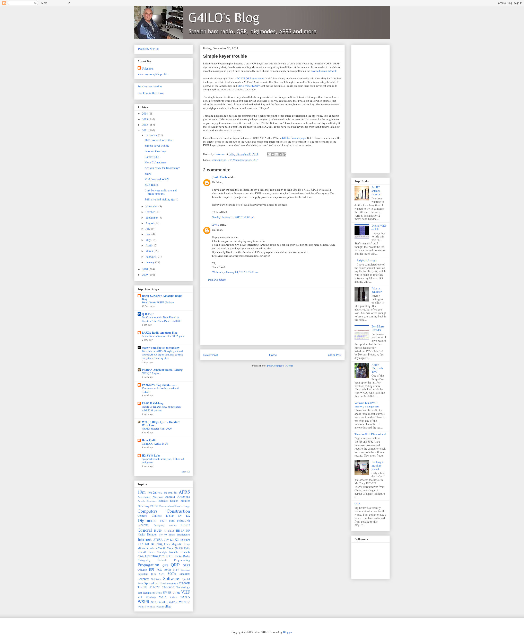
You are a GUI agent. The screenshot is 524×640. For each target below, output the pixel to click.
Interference (183, 534)
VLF (140, 597)
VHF (185, 592)
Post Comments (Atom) (280, 365)
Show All (186, 471)
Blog (146, 506)
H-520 (157, 530)
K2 (171, 540)
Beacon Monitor (180, 501)
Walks (154, 602)
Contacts (142, 515)
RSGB (167, 569)
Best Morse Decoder (378, 328)
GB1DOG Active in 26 (155, 443)
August (150, 223)
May (148, 240)
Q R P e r (148, 314)
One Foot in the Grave (151, 93)
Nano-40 (142, 552)
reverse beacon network (324, 71)
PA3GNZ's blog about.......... (159, 385)
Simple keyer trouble (157, 145)
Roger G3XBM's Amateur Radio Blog (162, 297)
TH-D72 (142, 587)
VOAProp (151, 597)
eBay (168, 606)
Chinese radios (166, 506)
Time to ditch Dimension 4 (370, 434)
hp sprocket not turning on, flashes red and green (163, 460)
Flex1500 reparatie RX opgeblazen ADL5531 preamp (161, 408)
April (149, 245)
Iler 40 (163, 534)
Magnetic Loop (181, 544)
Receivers (185, 569)
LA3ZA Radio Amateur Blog (159, 332)
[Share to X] (276, 154)
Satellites (185, 574)
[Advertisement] (272, 316)
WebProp (173, 602)
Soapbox (143, 578)
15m (149, 492)
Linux (167, 544)
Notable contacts (179, 552)
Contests (156, 515)
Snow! (148, 173)
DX (188, 515)
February (151, 257)
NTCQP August (151, 373)
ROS (159, 569)
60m (170, 492)
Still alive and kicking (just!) (161, 199)
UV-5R (176, 592)
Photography (144, 560)
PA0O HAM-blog (152, 403)
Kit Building (154, 543)
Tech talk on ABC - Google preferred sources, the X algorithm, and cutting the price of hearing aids (162, 354)
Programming (182, 560)
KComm (185, 540)
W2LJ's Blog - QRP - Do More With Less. (161, 423)
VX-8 (162, 596)
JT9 (166, 540)
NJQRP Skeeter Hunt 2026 (157, 428)
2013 (145, 119)
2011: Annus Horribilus (158, 140)
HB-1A (180, 530)
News (152, 552)
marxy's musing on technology (161, 347)
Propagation (148, 564)
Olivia (141, 556)
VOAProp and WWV (157, 179)
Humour (152, 534)
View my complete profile (153, 74)
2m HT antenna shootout (376, 190)
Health (141, 534)
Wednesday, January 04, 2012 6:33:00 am (235, 272)
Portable (162, 560)
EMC (163, 521)
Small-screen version (150, 86)
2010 (145, 269)
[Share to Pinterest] (284, 154)
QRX (357, 504)
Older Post (334, 355)
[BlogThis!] (273, 154)
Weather (163, 602)
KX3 (140, 544)
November (152, 206)
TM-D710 (168, 587)
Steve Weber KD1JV (249, 86)
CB (151, 506)
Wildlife (142, 606)
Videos (173, 597)
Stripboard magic (367, 260)
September (152, 217)
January (150, 262)
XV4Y (215, 224)
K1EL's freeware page (294, 138)
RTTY (176, 569)
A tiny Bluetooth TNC (377, 368)
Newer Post (210, 355)
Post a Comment (217, 279)
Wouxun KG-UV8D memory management (367, 404)
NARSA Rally (182, 548)
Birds (140, 506)
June (148, 234)
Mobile (162, 548)
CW (230, 160)
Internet (144, 539)
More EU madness (155, 162)
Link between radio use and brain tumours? (161, 192)
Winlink (151, 606)
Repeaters (143, 574)
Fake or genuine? (377, 290)
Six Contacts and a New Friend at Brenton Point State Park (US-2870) (161, 319)
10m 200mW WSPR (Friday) (158, 302)
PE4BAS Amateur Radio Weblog (162, 370)
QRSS (186, 565)
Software (171, 578)
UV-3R (167, 592)
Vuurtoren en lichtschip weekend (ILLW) (160, 390)
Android (170, 497)
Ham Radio (149, 440)
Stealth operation (169, 583)
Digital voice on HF (379, 227)
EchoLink (183, 520)
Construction (219, 160)
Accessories (144, 497)
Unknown (148, 68)
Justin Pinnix (219, 177)
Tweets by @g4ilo (148, 49)
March (150, 251)
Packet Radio (182, 556)
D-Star (170, 515)
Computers (147, 511)
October (151, 212)
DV (180, 515)
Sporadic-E (151, 583)
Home (273, 355)
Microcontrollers (242, 160)
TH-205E (184, 583)
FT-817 (185, 525)
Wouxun (160, 606)
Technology (183, 587)
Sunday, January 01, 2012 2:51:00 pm (233, 217)
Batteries (163, 501)
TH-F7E (155, 587)
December (152, 135)
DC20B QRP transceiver (250, 78)
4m (165, 492)
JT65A (158, 539)
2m (155, 492)
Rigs (153, 574)
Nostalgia (162, 552)
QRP (255, 160)
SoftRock (156, 579)
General (145, 530)
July (148, 229)
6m (175, 492)
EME (172, 521)
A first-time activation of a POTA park (163, 336)
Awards (141, 500)
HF (188, 530)
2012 (145, 125)
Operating (151, 555)
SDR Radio (151, 185)
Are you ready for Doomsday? (162, 168)
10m (142, 492)
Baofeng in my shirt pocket (378, 465)
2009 (145, 275)
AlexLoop (157, 497)
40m (160, 492)
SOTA (172, 573)
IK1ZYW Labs (151, 455)
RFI (151, 569)
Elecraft (143, 524)
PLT (161, 556)
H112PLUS (169, 530)
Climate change (181, 506)
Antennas (183, 496)
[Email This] (269, 154)
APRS (184, 492)
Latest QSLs (152, 157)
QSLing (142, 569)
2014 (145, 113)
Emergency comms (165, 525)
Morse (170, 548)
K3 (177, 539)
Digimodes (147, 520)
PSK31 (169, 555)
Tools (159, 592)
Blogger (287, 632)
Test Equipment (146, 592)
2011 (145, 130)
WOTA (185, 596)
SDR (161, 574)
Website (184, 602)
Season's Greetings (155, 151)
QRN (165, 565)
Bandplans (151, 500)
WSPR (144, 601)
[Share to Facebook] (280, 154)
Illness (171, 534)
